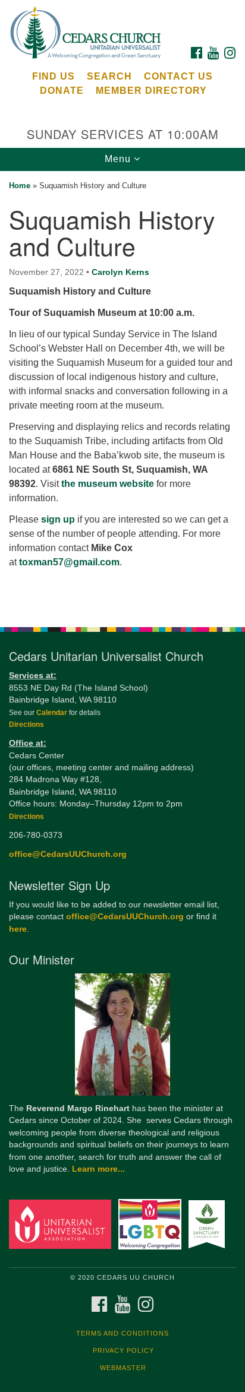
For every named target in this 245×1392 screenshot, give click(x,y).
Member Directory (151, 91)
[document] (122, 392)
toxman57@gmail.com (69, 562)
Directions (26, 724)
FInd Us (53, 76)
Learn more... (98, 1169)
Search (109, 76)
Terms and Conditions (122, 1333)
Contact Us (178, 76)
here (18, 929)
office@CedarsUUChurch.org (68, 854)
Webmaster (123, 1367)
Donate (62, 91)
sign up (58, 519)
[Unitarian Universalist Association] (62, 1223)
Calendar (52, 712)
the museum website (106, 484)
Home (19, 185)
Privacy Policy (123, 1350)
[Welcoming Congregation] (152, 1223)
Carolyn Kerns (120, 272)
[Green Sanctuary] (209, 1223)
